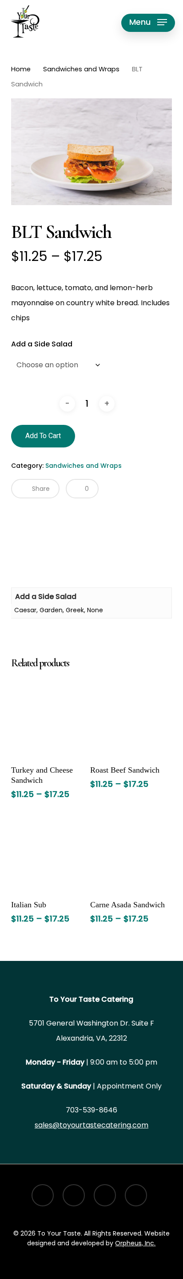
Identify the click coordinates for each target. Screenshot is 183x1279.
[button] (148, 22)
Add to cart (43, 436)
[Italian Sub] (49, 852)
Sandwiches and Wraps (81, 69)
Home (21, 69)
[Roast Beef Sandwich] (128, 718)
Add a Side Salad (41, 344)
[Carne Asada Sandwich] (128, 852)
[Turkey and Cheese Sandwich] (49, 718)
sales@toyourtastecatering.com (91, 1125)
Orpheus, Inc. (135, 1243)
